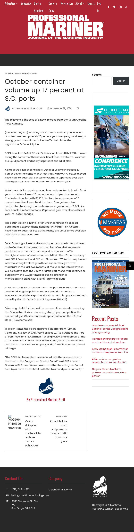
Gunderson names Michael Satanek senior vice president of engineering (110, 329)
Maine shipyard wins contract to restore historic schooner (33, 431)
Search (96, 74)
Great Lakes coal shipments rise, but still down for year (58, 429)
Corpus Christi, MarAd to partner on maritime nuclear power (109, 372)
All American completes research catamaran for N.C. (109, 360)
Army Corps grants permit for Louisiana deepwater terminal (110, 350)
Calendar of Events (60, 489)
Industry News (13, 74)
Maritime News (30, 74)
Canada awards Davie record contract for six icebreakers (110, 340)
